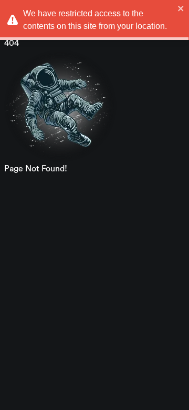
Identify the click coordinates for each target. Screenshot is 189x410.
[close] (181, 8)
